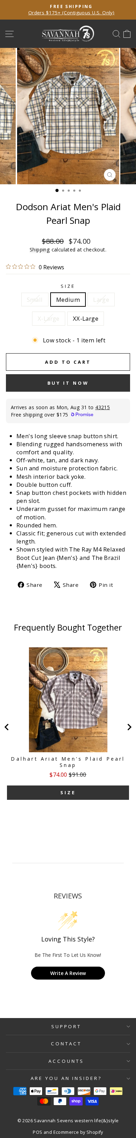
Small (35, 300)
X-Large (49, 318)
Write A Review (68, 973)
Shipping (40, 249)
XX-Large (85, 318)
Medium (68, 300)
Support (66, 1026)
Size (68, 286)
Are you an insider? (66, 1078)
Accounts (66, 1061)
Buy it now (68, 383)
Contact (66, 1043)
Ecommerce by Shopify (78, 1132)
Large (101, 300)
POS (37, 1132)
